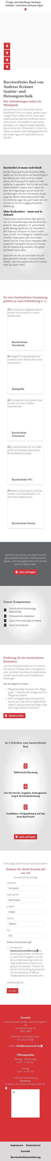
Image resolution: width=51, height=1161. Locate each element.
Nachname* (13, 894)
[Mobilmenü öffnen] (25, 9)
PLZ (8, 930)
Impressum (16, 1145)
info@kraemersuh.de (28, 1046)
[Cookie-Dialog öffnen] (6, 1088)
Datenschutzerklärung (23, 950)
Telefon (10, 918)
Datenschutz (33, 1145)
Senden (12, 990)
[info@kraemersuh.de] (7, 53)
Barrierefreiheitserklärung (26, 1157)
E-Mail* (10, 906)
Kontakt (25, 1151)
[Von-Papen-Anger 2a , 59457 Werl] (7, 60)
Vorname (11, 882)
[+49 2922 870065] (7, 46)
